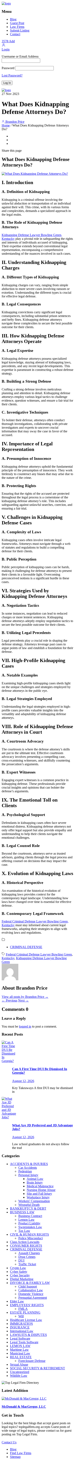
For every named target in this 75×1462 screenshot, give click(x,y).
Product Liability (29, 1223)
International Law (21, 1331)
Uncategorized (19, 1372)
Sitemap (15, 1456)
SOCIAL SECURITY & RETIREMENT (37, 1368)
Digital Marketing (21, 1279)
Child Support (27, 1286)
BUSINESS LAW (22, 1212)
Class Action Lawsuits (24, 1242)
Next (23, 1000)
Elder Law (17, 1301)
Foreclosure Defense (31, 1361)
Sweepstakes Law (30, 1227)
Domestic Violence (30, 1294)
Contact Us (9, 1442)
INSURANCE (20, 1327)
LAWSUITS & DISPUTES (28, 1335)
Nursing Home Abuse (41, 1190)
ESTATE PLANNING (25, 1312)
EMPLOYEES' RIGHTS (27, 1305)
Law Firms (17, 26)
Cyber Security (20, 1275)
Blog (13, 19)
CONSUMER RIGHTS (26, 1245)
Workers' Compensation (34, 1201)
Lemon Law (26, 1219)
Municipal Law (20, 1353)
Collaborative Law (30, 1290)
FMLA (23, 1309)
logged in (25, 1026)
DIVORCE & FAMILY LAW (30, 1283)
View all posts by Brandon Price (25, 996)
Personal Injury (28, 1175)
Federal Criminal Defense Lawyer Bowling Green (39, 954)
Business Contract (30, 1216)
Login (6, 49)
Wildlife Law (18, 1375)
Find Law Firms (20, 1453)
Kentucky (8, 958)
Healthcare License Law (26, 1320)
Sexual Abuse (19, 1364)
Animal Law (35, 1178)
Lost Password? (12, 75)
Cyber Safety (18, 1271)
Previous (9, 1000)
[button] (3, 45)
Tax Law (24, 1231)
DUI (21, 1260)
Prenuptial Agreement (32, 1297)
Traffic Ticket (27, 1264)
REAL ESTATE (21, 1357)
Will (21, 1316)
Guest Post (17, 23)
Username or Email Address (20, 56)
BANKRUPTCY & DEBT (28, 1208)
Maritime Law (19, 1349)
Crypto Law (18, 1268)
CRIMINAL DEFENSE (26, 947)
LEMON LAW (20, 1346)
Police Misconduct (30, 1238)
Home (6, 125)
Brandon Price (14, 121)
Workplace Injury (38, 1197)
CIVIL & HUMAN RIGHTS (29, 1234)
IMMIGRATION (21, 1323)
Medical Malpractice (40, 1186)
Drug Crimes (26, 1257)
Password (8, 68)
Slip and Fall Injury (39, 1193)
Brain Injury (35, 1182)
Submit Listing (19, 30)
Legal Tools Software (24, 1342)
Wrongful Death (29, 1205)
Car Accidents (27, 1167)
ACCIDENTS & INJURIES (29, 1164)
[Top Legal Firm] (6, 3)
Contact (15, 34)
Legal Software (20, 1338)
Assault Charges (29, 1253)
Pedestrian (25, 1171)
